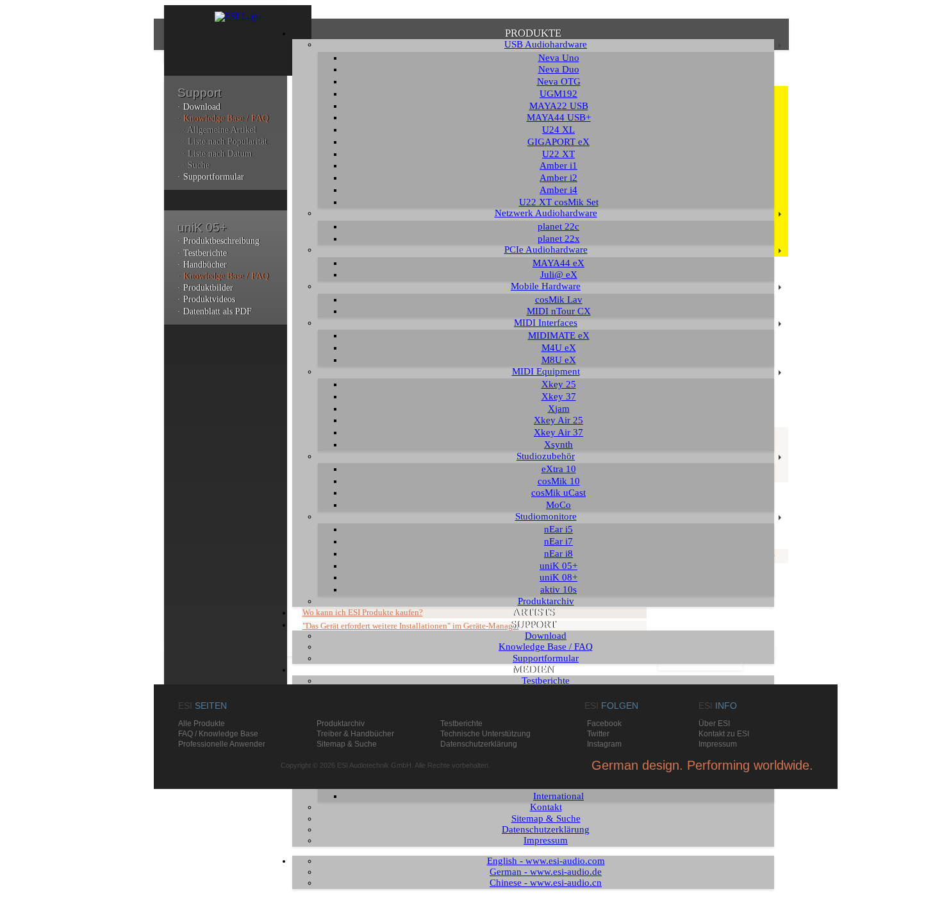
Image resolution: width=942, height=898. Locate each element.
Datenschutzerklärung (546, 829)
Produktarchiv (546, 601)
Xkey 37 (558, 396)
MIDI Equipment (546, 371)
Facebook (604, 723)
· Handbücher (202, 264)
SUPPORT (533, 624)
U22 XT (558, 154)
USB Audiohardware (545, 44)
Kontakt (546, 807)
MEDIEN (533, 669)
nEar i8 (558, 553)
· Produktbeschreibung (219, 241)
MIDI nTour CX (559, 311)
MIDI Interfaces (545, 323)
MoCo (558, 505)
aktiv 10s (558, 589)
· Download (199, 107)
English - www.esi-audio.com (546, 861)
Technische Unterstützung (485, 733)
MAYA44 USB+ (559, 117)
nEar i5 (558, 529)
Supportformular (546, 658)
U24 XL (558, 129)
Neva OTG (559, 81)
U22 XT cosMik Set (559, 202)
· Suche (196, 165)
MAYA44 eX (558, 263)
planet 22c (558, 226)
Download (545, 636)
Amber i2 (558, 178)
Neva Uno (558, 58)
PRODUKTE (533, 33)
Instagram (604, 744)
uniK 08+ (558, 577)
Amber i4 (558, 190)
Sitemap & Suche (546, 818)
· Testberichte (202, 253)
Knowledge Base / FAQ (546, 646)
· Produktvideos (206, 299)
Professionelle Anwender (221, 744)
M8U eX (558, 360)
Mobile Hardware (546, 286)
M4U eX (558, 348)
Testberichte (546, 680)
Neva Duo (558, 69)
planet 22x (559, 238)
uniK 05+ (558, 566)
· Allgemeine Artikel (219, 130)
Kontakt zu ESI (723, 733)
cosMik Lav (559, 299)
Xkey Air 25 (558, 420)
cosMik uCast (558, 492)
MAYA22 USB (558, 106)
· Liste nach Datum (217, 153)
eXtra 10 (558, 469)
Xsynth (558, 444)
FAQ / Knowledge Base (218, 733)
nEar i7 (558, 541)
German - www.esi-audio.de (546, 872)
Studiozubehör (545, 456)
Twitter (598, 733)
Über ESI (714, 723)
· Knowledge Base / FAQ (223, 118)
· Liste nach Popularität (224, 141)
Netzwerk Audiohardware (546, 213)
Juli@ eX (558, 274)
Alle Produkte (201, 723)
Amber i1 (558, 165)
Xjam (559, 408)
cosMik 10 (559, 481)
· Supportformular (211, 177)
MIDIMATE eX (559, 335)
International (558, 796)
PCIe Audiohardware (546, 249)
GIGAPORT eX (558, 142)
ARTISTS (533, 612)
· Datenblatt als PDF (215, 311)
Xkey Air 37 (558, 432)
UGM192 (558, 94)
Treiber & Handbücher (355, 733)
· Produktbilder (205, 287)
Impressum (546, 840)
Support (199, 92)
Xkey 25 (558, 384)
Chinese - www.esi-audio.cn (546, 882)
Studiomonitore (546, 516)
